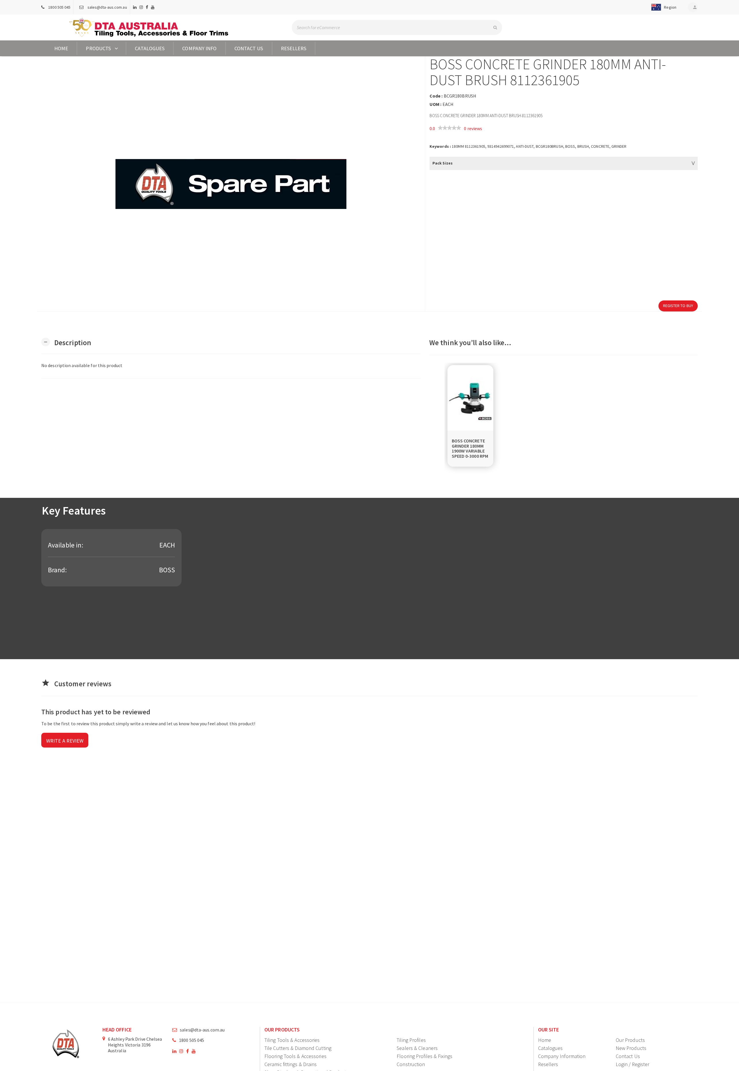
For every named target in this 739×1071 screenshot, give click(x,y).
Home (61, 48)
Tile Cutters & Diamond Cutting (297, 1048)
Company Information (562, 1056)
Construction (411, 1064)
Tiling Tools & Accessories (292, 1040)
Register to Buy (678, 305)
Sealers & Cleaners (417, 1048)
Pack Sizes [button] (442, 163)
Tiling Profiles (411, 1040)
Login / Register (633, 1064)
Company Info (199, 48)
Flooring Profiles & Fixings (424, 1056)
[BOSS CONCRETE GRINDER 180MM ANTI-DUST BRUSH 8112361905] (231, 183)
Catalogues (150, 48)
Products (98, 48)
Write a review (64, 740)
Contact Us (248, 48)
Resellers (294, 48)
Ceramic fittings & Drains (290, 1064)
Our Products (630, 1040)
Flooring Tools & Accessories (295, 1056)
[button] (662, 7)
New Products (631, 1048)
